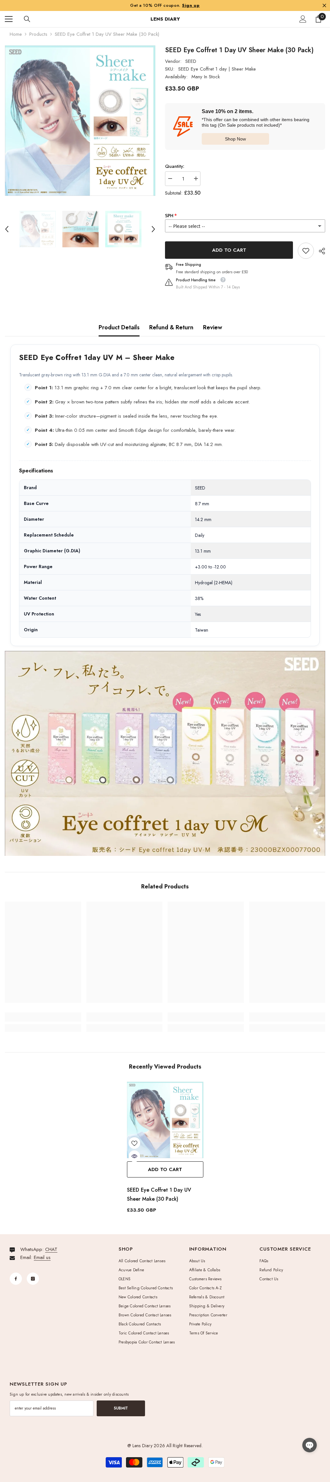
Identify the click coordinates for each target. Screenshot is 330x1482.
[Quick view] (134, 1156)
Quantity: (174, 166)
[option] (80, 120)
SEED (190, 61)
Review (212, 327)
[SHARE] (319, 251)
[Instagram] (33, 1279)
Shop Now (235, 138)
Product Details (119, 327)
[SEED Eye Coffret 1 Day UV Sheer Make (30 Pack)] (165, 1120)
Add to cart (227, 250)
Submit (121, 1408)
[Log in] (302, 19)
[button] (7, 229)
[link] (306, 251)
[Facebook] (16, 1279)
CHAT (51, 1249)
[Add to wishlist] (134, 1143)
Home (16, 34)
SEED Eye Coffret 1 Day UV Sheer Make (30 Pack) (159, 1194)
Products (38, 34)
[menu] (9, 19)
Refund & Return (171, 327)
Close (324, 5)
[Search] (27, 19)
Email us (42, 1257)
